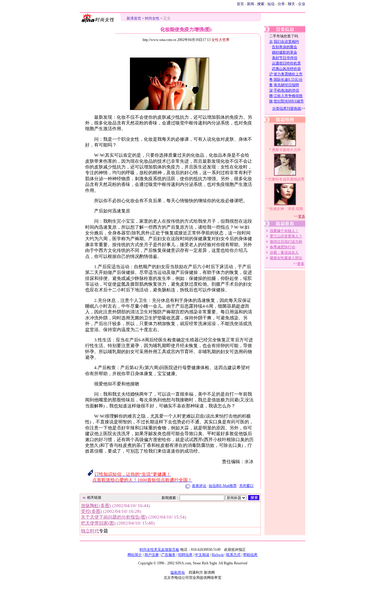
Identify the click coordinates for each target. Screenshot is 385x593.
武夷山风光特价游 (286, 69)
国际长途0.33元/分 (288, 79)
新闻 (250, 4)
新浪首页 (134, 18)
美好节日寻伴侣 (284, 58)
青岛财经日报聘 (286, 85)
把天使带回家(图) (98, 523)
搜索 (260, 4)
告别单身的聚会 (284, 47)
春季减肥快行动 (282, 247)
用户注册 (151, 555)
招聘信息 (185, 555)
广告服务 (168, 555)
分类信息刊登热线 (286, 108)
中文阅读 (202, 555)
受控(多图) (91, 511)
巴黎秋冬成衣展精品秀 (286, 179)
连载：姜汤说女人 (284, 252)
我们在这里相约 (286, 41)
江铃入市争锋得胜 (288, 96)
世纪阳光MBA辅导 (289, 101)
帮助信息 (250, 555)
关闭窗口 (246, 486)
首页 (240, 4)
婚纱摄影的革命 (284, 52)
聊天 (291, 4)
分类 (281, 4)
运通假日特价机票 (286, 63)
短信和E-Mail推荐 (223, 486)
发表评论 (199, 486)
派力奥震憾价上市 (288, 74)
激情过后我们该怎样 (286, 242)
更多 (301, 216)
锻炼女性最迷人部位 (286, 258)
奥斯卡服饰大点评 (286, 150)
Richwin (218, 555)
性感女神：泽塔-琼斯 (286, 209)
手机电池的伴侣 (286, 90)
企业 (301, 4)
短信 (271, 4)
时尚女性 (152, 18)
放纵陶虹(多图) (96, 505)
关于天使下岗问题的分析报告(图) (114, 517)
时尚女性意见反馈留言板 (159, 550)
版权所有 (178, 572)
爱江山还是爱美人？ (286, 236)
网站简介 (135, 555)
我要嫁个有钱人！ (284, 231)
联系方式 (233, 555)
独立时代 (90, 531)
